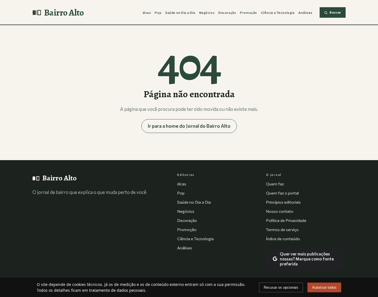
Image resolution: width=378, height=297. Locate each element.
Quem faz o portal (282, 192)
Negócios (207, 12)
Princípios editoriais (283, 201)
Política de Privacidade (286, 220)
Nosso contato (279, 211)
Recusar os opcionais (281, 287)
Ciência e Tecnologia (278, 12)
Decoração (227, 12)
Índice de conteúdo (283, 238)
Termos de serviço (282, 229)
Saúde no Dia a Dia (180, 12)
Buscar (335, 12)
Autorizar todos (324, 287)
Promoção (248, 12)
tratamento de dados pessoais (117, 290)
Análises (305, 12)
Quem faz (275, 183)
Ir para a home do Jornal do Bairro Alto (189, 126)
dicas (147, 12)
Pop (158, 12)
